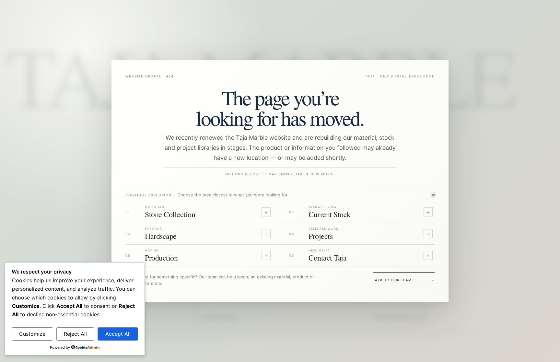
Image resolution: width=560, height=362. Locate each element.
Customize (32, 334)
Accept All (118, 334)
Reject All (75, 334)
